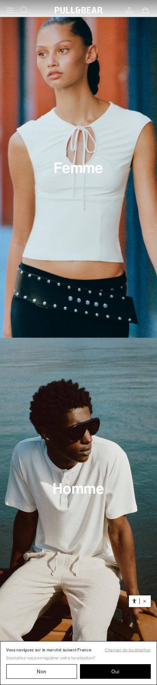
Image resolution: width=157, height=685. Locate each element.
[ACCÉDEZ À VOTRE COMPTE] (129, 10)
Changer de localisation (128, 650)
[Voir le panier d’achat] (145, 10)
